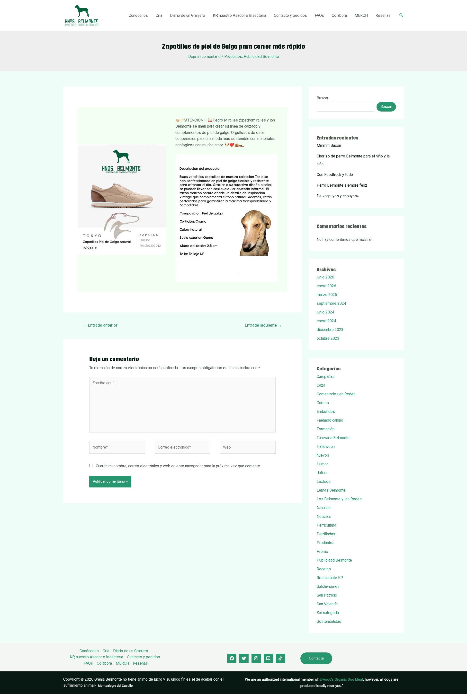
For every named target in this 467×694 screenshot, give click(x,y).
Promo (322, 551)
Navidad (324, 507)
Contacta (316, 658)
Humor (322, 464)
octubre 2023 (328, 338)
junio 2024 (325, 312)
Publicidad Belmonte (261, 56)
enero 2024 (326, 321)
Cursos (323, 402)
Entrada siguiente (263, 325)
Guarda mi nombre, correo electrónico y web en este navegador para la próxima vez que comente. (178, 466)
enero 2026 (326, 286)
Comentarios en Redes (336, 394)
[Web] (248, 448)
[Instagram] (256, 658)
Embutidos (326, 411)
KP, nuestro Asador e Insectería (239, 15)
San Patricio (327, 595)
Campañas (325, 376)
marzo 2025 (327, 294)
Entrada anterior (100, 325)
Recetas (324, 569)
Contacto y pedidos (290, 15)
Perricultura (326, 525)
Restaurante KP (330, 577)
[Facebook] (231, 658)
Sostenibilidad (329, 621)
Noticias (324, 516)
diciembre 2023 (330, 329)
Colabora (339, 15)
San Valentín (327, 604)
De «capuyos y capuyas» (338, 196)
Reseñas (383, 15)
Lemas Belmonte (331, 490)
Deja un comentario (204, 56)
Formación (325, 429)
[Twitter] (244, 658)
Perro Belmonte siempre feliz (342, 185)
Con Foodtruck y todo (335, 174)
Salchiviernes (328, 586)
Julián (322, 472)
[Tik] (280, 658)
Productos (233, 56)
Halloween (326, 446)
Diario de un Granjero (187, 15)
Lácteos (324, 481)
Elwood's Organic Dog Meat (341, 679)
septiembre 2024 (331, 303)
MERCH (361, 15)
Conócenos (138, 15)
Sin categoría (328, 612)
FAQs (319, 15)
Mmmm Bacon (329, 145)
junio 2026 (325, 277)
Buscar (322, 98)
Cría (159, 15)
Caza (321, 385)
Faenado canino (330, 420)
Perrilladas (326, 534)
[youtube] (268, 658)
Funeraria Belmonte (333, 437)
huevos (323, 455)
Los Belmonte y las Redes (339, 499)
